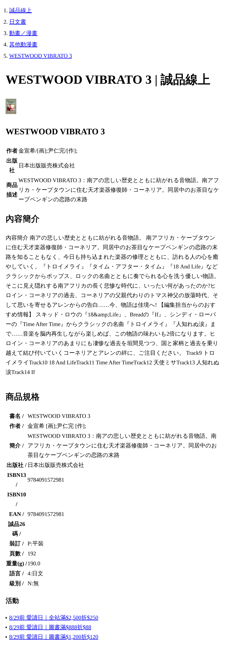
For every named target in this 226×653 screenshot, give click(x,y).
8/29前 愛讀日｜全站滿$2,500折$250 (53, 617)
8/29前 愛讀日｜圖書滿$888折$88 (50, 627)
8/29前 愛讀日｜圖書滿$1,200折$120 (53, 637)
